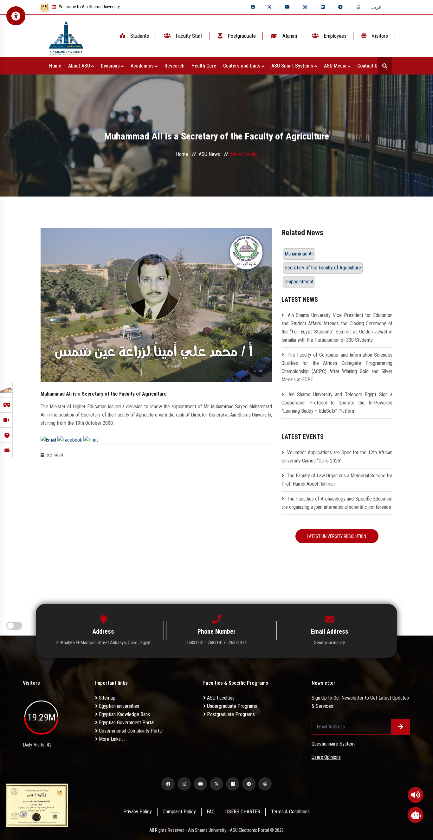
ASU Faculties (220, 698)
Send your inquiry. (330, 642)
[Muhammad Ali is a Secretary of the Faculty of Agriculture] (156, 305)
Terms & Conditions (290, 812)
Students (139, 36)
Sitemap (106, 698)
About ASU (79, 66)
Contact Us (369, 66)
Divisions (111, 66)
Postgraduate (241, 36)
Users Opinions (326, 757)
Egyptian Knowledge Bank (124, 714)
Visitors (379, 36)
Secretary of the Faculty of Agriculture (323, 268)
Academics (143, 66)
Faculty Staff (188, 36)
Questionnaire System (333, 744)
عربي (376, 7)
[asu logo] (66, 36)
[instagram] (305, 7)
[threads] (358, 7)
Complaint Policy (179, 812)
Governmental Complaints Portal (130, 731)
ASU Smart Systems (292, 66)
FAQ (211, 812)
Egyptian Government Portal (126, 723)
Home (55, 66)
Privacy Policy (137, 812)
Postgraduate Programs (230, 714)
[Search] (385, 65)
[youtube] (287, 7)
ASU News (209, 154)
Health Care (203, 66)
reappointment (299, 282)
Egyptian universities (118, 706)
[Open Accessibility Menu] (15, 15)
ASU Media (336, 66)
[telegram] (340, 7)
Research (174, 66)
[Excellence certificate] (37, 805)
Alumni (289, 36)
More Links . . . (112, 739)
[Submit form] (400, 727)
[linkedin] (323, 7)
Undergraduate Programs (231, 706)
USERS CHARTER (242, 812)
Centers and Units (242, 66)
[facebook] (253, 7)
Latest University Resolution (337, 536)
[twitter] (269, 7)
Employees (334, 36)
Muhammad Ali (299, 254)
